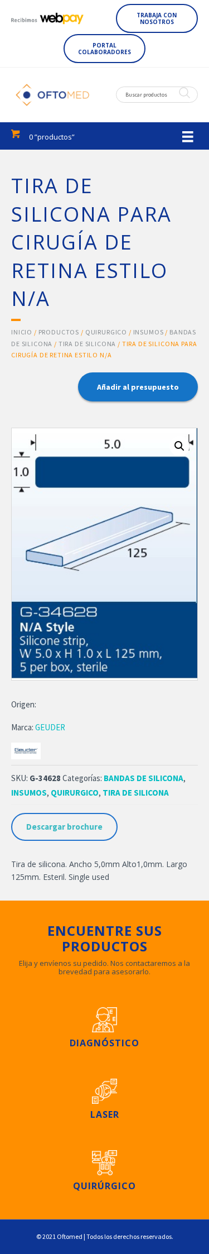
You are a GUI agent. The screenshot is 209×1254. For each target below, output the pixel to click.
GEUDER (50, 727)
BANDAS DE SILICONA (143, 778)
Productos (59, 332)
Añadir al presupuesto (138, 387)
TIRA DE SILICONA (87, 343)
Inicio (21, 332)
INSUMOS (148, 332)
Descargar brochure (64, 826)
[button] (157, 18)
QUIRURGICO (106, 332)
